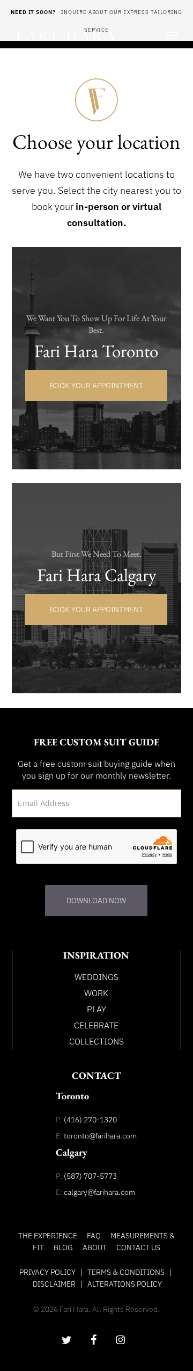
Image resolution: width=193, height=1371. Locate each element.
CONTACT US (138, 1247)
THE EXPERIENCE (47, 1236)
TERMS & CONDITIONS (126, 1272)
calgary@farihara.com (99, 1192)
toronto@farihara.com (100, 1136)
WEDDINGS (96, 976)
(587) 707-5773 (90, 1176)
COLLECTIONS (96, 1041)
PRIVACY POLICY (47, 1272)
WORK (96, 993)
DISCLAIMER (54, 1284)
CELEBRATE (96, 1025)
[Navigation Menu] (172, 35)
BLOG (63, 1247)
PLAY (96, 1009)
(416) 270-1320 (90, 1120)
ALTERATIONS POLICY (124, 1284)
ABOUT (95, 1247)
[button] (96, 386)
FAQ (94, 1236)
